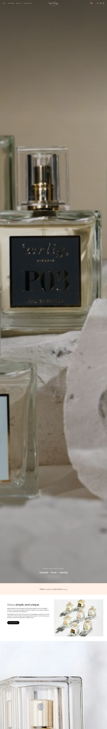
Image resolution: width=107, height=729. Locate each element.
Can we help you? (27, 3)
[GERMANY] (93, 3)
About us (18, 3)
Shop (4, 3)
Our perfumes (11, 3)
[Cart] (103, 3)
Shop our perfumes (13, 622)
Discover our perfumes (53, 576)
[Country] (93, 3)
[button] (98, 3)
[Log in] (100, 3)
